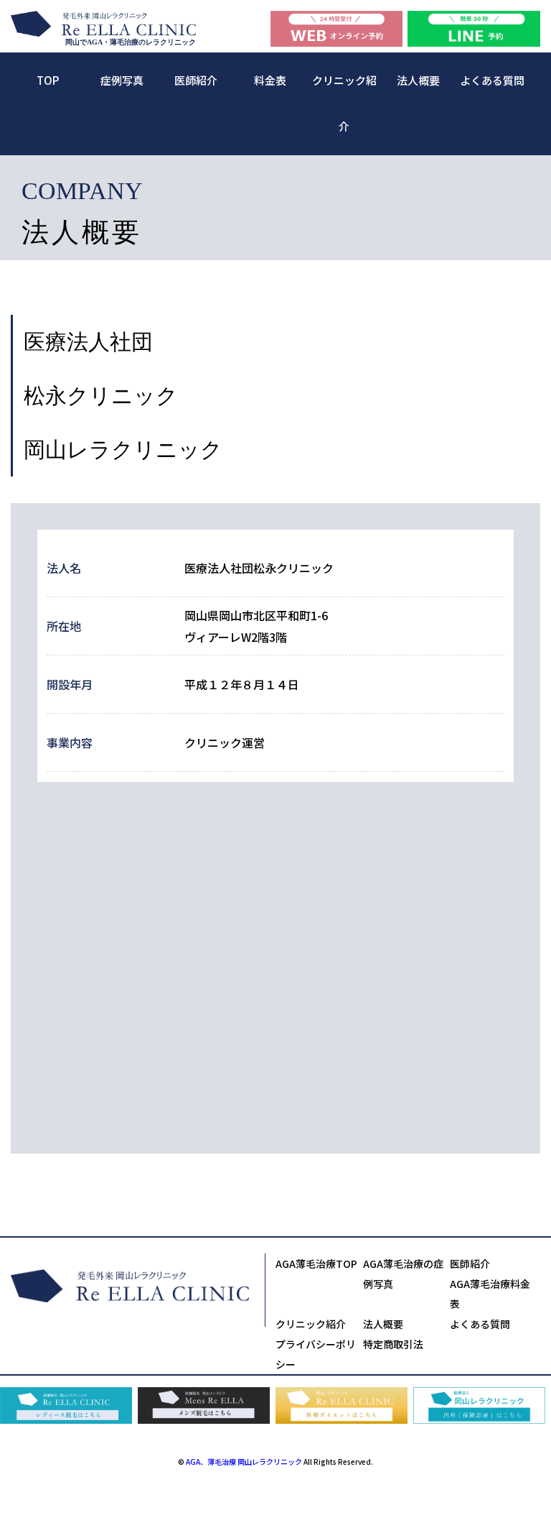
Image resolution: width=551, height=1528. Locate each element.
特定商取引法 (393, 1344)
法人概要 (418, 80)
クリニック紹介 (311, 1324)
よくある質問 (492, 80)
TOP (48, 80)
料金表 (270, 80)
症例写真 (121, 80)
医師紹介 (195, 80)
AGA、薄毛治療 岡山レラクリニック (244, 1461)
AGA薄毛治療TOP (316, 1263)
